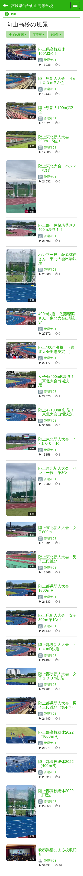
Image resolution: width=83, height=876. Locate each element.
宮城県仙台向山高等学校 (32, 5)
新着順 (38, 34)
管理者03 (49, 860)
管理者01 (49, 59)
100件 (55, 34)
